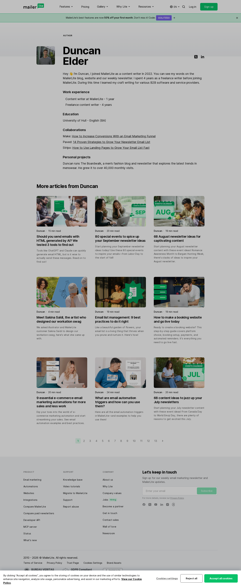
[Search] (183, 6)
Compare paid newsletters (38, 513)
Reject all (191, 578)
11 (141, 441)
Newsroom (109, 533)
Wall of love (109, 526)
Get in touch (110, 513)
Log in (192, 6)
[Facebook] (144, 504)
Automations (30, 486)
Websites (28, 493)
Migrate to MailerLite (75, 493)
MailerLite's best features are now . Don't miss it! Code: (120, 17)
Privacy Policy (177, 498)
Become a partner (113, 506)
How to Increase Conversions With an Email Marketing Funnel (114, 136)
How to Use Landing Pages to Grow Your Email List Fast (111, 147)
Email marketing (32, 479)
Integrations (30, 499)
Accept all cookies (221, 578)
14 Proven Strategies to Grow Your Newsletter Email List (111, 142)
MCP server (30, 526)
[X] (149, 504)
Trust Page (73, 562)
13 (155, 441)
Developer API (31, 520)
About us (108, 479)
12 (148, 441)
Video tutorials (71, 486)
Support (68, 499)
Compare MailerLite (34, 506)
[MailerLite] (33, 6)
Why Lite (108, 486)
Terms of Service (32, 562)
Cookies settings (167, 578)
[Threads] (173, 504)
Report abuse (71, 506)
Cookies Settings (92, 562)
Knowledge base (73, 479)
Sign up (208, 6)
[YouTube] (155, 504)
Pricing (85, 6)
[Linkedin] (161, 504)
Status (27, 533)
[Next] (163, 441)
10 (134, 441)
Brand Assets (114, 562)
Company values (112, 493)
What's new (30, 540)
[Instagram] (167, 504)
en (175, 6)
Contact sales (111, 519)
